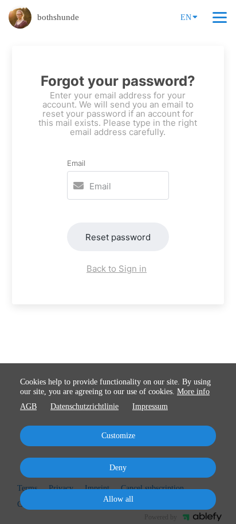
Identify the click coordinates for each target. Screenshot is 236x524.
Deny (118, 467)
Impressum (150, 406)
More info (193, 391)
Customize (118, 435)
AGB (28, 406)
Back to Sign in (116, 268)
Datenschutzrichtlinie (84, 406)
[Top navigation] (219, 17)
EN (185, 17)
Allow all (118, 499)
